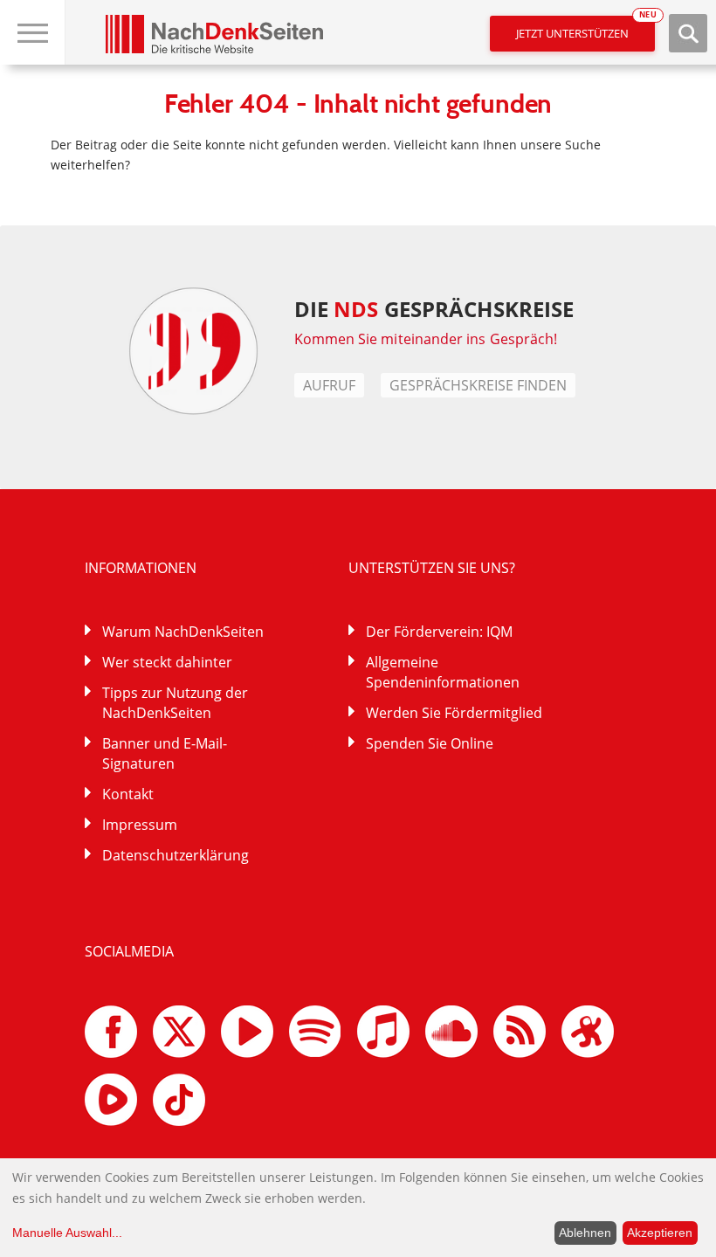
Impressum (139, 824)
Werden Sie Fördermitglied (454, 712)
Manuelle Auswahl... (67, 1233)
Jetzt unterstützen (585, 28)
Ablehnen (585, 1233)
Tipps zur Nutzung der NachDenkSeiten (175, 702)
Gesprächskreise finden (478, 385)
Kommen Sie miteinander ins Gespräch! (426, 339)
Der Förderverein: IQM (439, 631)
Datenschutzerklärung (175, 855)
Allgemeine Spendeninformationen (443, 672)
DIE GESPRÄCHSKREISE (434, 308)
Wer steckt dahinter (167, 662)
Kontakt (128, 794)
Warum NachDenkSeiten (183, 631)
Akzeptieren (659, 1233)
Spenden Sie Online (429, 743)
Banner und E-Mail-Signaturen (164, 753)
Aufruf (329, 385)
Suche (688, 33)
